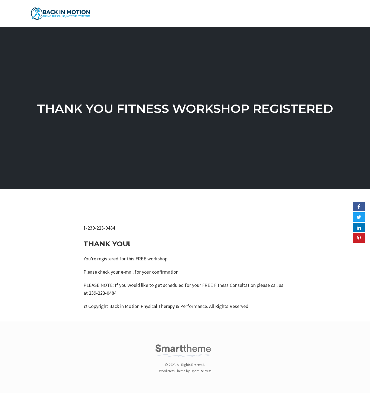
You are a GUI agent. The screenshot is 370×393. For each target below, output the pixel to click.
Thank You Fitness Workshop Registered (185, 108)
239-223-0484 (102, 293)
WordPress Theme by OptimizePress (185, 371)
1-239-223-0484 (99, 228)
